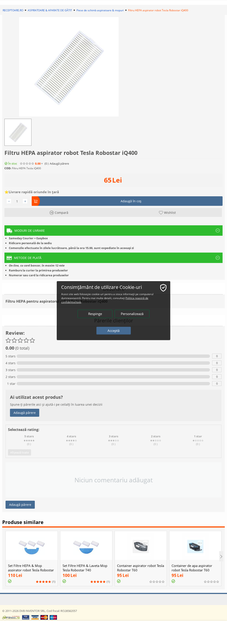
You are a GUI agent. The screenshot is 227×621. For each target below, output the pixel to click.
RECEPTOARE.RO (13, 10)
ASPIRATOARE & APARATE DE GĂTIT (50, 10)
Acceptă (113, 330)
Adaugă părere (25, 413)
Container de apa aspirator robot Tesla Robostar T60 (192, 567)
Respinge (95, 313)
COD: (7, 168)
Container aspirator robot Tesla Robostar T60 (140, 567)
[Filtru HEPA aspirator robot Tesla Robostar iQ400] (68, 67)
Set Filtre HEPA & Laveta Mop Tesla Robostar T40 (85, 567)
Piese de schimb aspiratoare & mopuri (100, 10)
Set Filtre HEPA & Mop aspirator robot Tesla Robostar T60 (31, 570)
